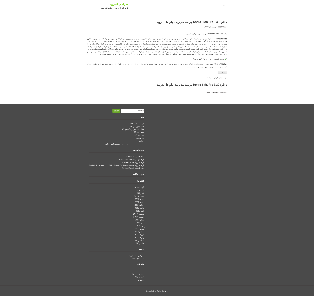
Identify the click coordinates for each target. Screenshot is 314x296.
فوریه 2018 (139, 199)
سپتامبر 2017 (138, 214)
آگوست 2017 (138, 217)
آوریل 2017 (139, 228)
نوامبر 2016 (139, 243)
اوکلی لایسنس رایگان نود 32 (133, 129)
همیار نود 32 (139, 135)
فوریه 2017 (139, 234)
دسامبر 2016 (139, 240)
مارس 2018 (139, 196)
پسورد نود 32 (139, 132)
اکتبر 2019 (140, 193)
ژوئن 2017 (140, 223)
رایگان (141, 141)
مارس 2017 (139, 231)
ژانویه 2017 (139, 237)
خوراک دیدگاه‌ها (138, 277)
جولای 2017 (139, 220)
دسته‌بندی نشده (212, 92)
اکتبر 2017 (140, 211)
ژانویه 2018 (139, 202)
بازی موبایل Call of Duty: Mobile (131, 159)
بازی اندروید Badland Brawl (133, 168)
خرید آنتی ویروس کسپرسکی (116, 144)
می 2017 (140, 226)
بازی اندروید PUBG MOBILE (133, 162)
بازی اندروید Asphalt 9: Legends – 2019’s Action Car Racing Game (116, 165)
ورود (142, 271)
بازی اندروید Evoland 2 (134, 156)
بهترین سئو (140, 138)
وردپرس (140, 279)
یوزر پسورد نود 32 (137, 126)
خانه (223, 6)
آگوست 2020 (138, 187)
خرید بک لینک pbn (137, 123)
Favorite (222, 72)
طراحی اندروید (118, 4)
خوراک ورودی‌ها (137, 274)
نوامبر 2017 (139, 208)
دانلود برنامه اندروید (136, 255)
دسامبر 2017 (139, 205)
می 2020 (140, 190)
